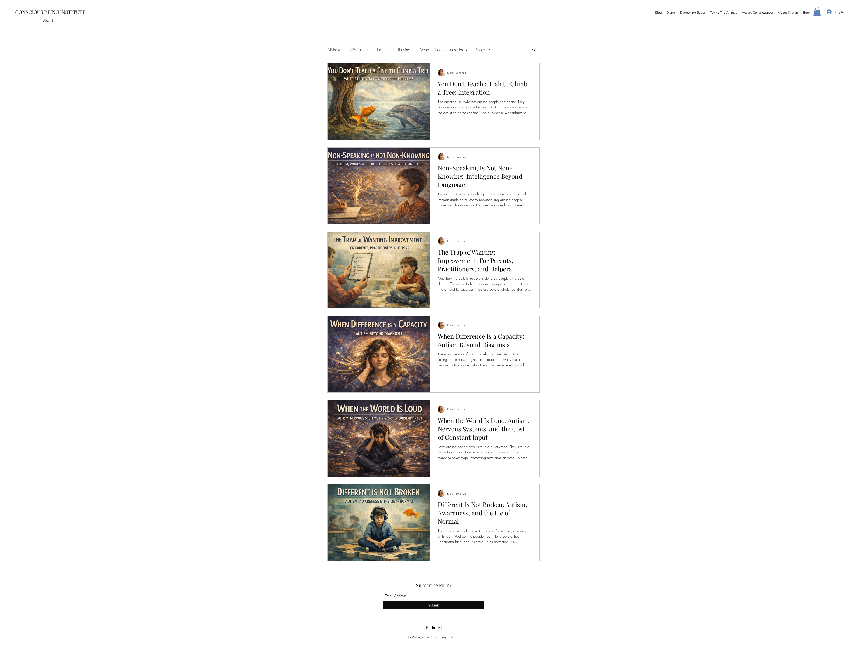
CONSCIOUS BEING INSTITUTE (50, 12)
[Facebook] (426, 627)
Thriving (403, 49)
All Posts (334, 49)
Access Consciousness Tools (443, 49)
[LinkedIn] (433, 627)
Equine (382, 49)
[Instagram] (440, 627)
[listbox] (51, 20)
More (480, 49)
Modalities (359, 49)
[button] (51, 20)
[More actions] (530, 72)
